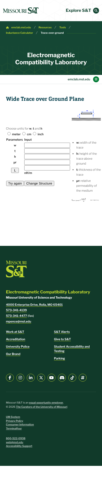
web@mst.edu (14, 442)
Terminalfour (14, 428)
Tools (62, 27)
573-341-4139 (16, 310)
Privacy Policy (14, 420)
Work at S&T (15, 332)
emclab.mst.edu (21, 27)
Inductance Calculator (19, 32)
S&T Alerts (62, 332)
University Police (17, 346)
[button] (96, 11)
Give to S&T (62, 339)
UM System (13, 417)
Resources (45, 27)
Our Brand (13, 354)
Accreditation (15, 339)
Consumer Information (20, 424)
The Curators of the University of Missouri (41, 406)
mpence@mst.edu (18, 321)
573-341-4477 (16, 316)
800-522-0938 (16, 438)
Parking (59, 358)
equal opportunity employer (46, 402)
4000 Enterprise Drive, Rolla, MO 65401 (34, 304)
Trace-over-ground (52, 32)
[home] (21, 10)
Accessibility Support (19, 446)
